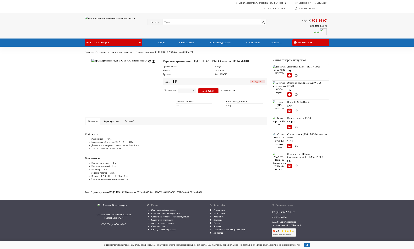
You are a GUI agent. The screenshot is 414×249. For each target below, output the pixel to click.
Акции (161, 42)
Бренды (217, 226)
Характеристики (111, 121)
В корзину (208, 90)
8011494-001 (156, 192)
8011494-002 (169, 192)
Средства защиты (159, 226)
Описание (93, 121)
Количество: (170, 90)
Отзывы (129, 121)
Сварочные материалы (162, 220)
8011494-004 (196, 192)
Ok (307, 245)
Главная (89, 52)
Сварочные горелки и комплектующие (114, 52)
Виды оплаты (186, 42)
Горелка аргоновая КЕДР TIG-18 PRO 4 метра (113, 192)
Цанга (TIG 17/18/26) (298, 102)
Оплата (216, 223)
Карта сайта (219, 213)
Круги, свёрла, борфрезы (163, 229)
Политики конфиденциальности (229, 229)
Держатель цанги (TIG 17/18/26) (304, 66)
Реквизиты (218, 217)
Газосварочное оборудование (165, 213)
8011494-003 (183, 192)
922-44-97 (314, 20)
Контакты (276, 42)
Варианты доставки (220, 42)
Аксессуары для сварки (162, 223)
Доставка (217, 220)
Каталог (99, 42)
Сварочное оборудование (163, 210)
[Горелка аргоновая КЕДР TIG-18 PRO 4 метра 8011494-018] (121, 60)
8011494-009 (143, 192)
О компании (253, 42)
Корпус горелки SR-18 (299, 118)
